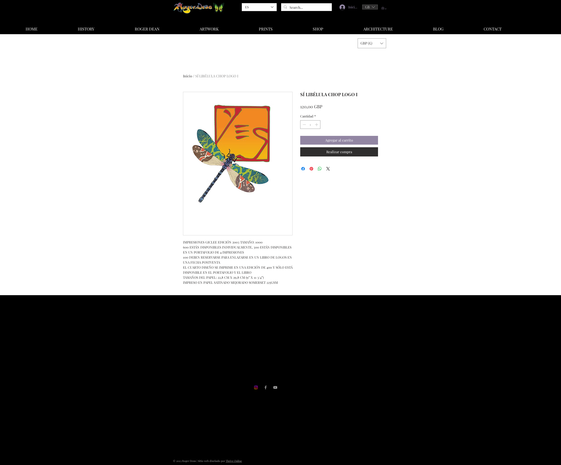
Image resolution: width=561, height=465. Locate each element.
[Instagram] (256, 387)
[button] (370, 7)
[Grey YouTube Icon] (275, 387)
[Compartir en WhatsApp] (319, 168)
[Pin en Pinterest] (311, 168)
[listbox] (370, 7)
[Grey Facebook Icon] (265, 387)
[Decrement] (304, 125)
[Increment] (317, 125)
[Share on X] (328, 168)
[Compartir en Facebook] (303, 168)
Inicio (187, 76)
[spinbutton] (310, 125)
